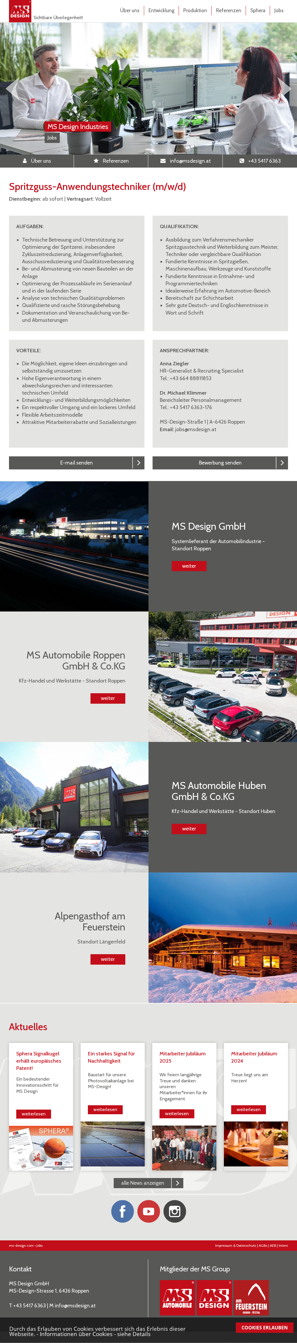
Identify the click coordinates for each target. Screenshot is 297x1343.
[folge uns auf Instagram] (174, 1211)
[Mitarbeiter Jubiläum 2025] (184, 1147)
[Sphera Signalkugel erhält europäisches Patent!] (41, 1148)
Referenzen (228, 10)
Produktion (195, 10)
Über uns (130, 10)
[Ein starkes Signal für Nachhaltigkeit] (113, 1143)
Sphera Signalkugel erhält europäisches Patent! (38, 1060)
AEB (273, 1245)
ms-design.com (21, 1245)
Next (284, 88)
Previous (12, 88)
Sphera (257, 10)
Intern (283, 1245)
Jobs (279, 10)
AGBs (263, 1245)
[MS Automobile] (177, 1297)
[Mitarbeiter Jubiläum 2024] (256, 1143)
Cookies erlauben (265, 1327)
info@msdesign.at (75, 1305)
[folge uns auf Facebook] (122, 1211)
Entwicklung (161, 10)
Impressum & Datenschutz (235, 1245)
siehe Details (134, 1333)
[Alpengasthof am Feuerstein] (251, 1297)
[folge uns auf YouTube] (148, 1211)
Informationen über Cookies (76, 1333)
